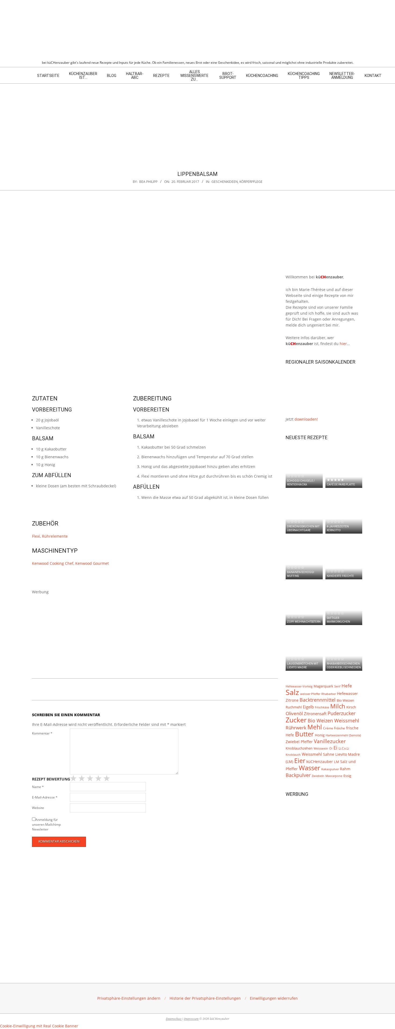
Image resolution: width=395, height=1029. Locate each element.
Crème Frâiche (334, 728)
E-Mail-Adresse (45, 797)
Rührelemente (55, 536)
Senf (337, 686)
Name (38, 787)
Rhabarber (328, 694)
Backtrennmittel (318, 700)
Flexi (36, 536)
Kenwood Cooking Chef (52, 563)
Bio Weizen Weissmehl (333, 720)
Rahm (345, 769)
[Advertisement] (197, 124)
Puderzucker (342, 713)
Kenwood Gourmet (92, 563)
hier (343, 343)
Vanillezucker (330, 741)
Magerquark (323, 686)
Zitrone (292, 700)
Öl (330, 748)
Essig (347, 775)
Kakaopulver (330, 769)
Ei (335, 747)
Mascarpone (333, 776)
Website (38, 808)
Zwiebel (293, 741)
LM (336, 762)
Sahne (328, 754)
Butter (304, 734)
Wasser (309, 768)
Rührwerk (296, 728)
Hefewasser (347, 693)
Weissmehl (312, 754)
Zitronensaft (315, 713)
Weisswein (321, 748)
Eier (299, 760)
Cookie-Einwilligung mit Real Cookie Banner (39, 1025)
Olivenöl (294, 713)
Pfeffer (307, 741)
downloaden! (306, 419)
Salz (292, 692)
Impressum (191, 1018)
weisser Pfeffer (310, 694)
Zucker (296, 719)
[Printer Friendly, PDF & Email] (59, 688)
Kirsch (351, 707)
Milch (337, 706)
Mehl (314, 727)
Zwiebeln (318, 776)
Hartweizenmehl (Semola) (343, 735)
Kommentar (42, 733)
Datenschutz (174, 1018)
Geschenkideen (224, 181)
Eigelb (308, 707)
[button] (128, 998)
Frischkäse (322, 707)
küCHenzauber (319, 761)
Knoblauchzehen (299, 748)
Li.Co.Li (344, 748)
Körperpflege (251, 181)
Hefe (347, 686)
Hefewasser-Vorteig (299, 686)
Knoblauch (293, 755)
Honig (320, 735)
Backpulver (298, 775)
